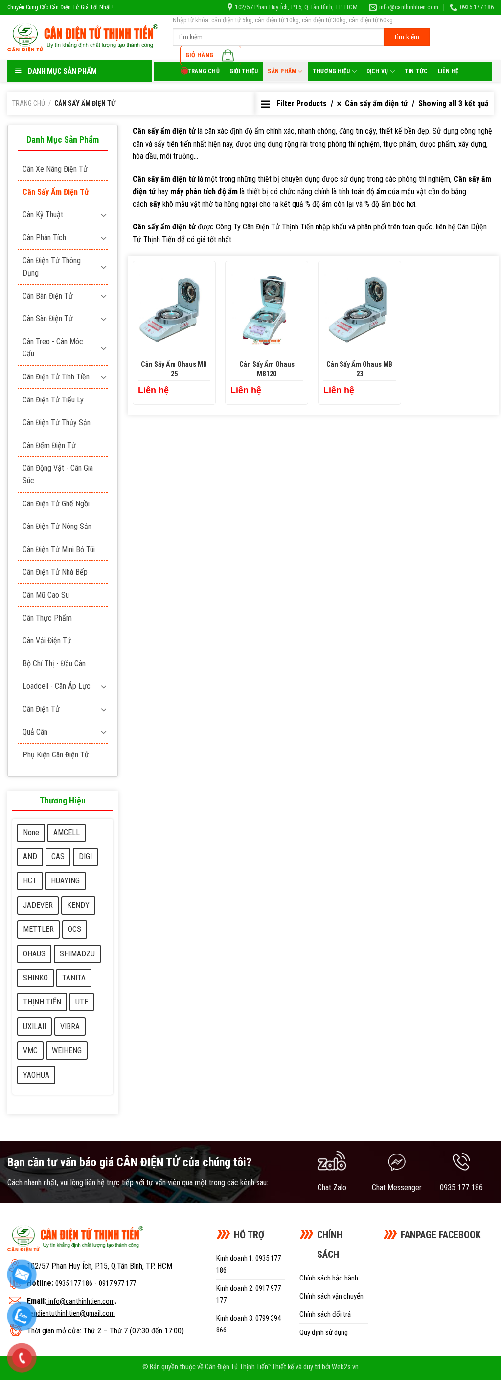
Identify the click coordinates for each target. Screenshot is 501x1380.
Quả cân (35, 732)
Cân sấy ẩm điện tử (56, 192)
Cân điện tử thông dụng (52, 267)
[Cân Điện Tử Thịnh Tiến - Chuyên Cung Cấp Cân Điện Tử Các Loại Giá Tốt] (82, 38)
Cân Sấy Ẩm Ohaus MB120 (267, 369)
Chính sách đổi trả (325, 1314)
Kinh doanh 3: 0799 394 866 (248, 1324)
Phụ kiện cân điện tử (56, 754)
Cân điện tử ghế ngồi (56, 503)
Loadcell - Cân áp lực (57, 686)
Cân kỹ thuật (43, 214)
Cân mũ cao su (46, 595)
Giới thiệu (243, 71)
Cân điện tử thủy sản (57, 422)
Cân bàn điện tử (48, 296)
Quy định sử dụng (323, 1332)
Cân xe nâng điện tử (55, 169)
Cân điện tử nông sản (57, 526)
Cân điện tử (41, 709)
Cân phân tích (44, 237)
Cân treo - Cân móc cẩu (53, 348)
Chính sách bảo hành (328, 1278)
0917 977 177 (117, 1283)
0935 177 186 (73, 1283)
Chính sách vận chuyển (331, 1296)
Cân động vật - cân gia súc (58, 474)
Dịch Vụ (377, 71)
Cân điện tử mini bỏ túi (59, 549)
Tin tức (416, 71)
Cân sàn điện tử (48, 318)
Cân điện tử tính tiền (56, 376)
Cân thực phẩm (47, 618)
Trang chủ (203, 71)
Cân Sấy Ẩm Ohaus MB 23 (359, 369)
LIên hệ (448, 71)
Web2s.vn (345, 1367)
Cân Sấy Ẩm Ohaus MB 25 (174, 369)
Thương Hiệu (331, 71)
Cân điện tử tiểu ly (53, 399)
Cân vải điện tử (47, 640)
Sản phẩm (282, 71)
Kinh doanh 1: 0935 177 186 (248, 1264)
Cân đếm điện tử (49, 445)
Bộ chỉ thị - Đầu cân (54, 663)
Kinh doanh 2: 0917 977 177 (248, 1294)
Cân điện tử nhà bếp (55, 572)
